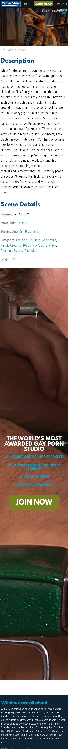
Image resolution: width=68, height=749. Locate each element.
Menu (63, 4)
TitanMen (30, 251)
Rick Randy (32, 231)
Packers (22, 223)
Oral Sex (50, 245)
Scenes (18, 251)
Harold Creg (8, 245)
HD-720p (38, 245)
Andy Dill (18, 231)
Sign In (26, 4)
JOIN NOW (43, 4)
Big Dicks (34, 240)
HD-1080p (24, 245)
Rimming (6, 251)
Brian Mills (49, 240)
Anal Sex (21, 240)
